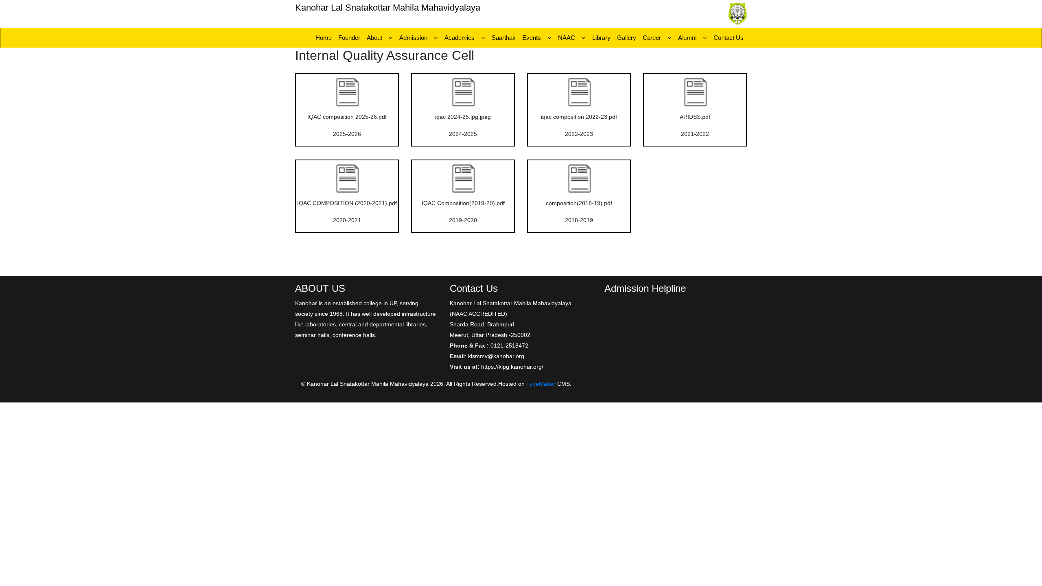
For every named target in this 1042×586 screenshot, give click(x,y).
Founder (349, 37)
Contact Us (729, 37)
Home (323, 37)
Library (601, 37)
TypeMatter (541, 383)
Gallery (626, 37)
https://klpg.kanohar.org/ (512, 366)
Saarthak (504, 37)
